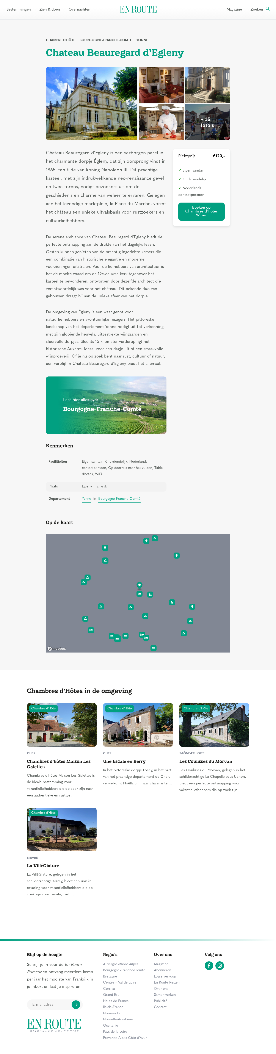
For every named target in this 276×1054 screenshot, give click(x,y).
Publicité (160, 1001)
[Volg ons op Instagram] (219, 965)
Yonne (142, 40)
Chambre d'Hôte (60, 40)
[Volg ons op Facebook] (209, 965)
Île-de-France (113, 1007)
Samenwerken (165, 995)
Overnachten (79, 9)
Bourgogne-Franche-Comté (106, 40)
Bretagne (110, 976)
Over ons (161, 989)
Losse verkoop (165, 976)
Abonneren (162, 970)
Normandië (112, 1013)
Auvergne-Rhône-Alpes (120, 964)
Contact (160, 1007)
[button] (140, 586)
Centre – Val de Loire (119, 982)
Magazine (234, 9)
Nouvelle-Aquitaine (118, 1019)
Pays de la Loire (115, 1032)
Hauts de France (116, 1001)
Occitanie (110, 1025)
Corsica (109, 989)
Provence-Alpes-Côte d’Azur (125, 1038)
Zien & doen (49, 9)
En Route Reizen (167, 982)
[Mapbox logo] (56, 648)
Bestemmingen (18, 9)
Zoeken (257, 9)
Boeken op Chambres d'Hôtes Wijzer (201, 211)
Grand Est (111, 995)
